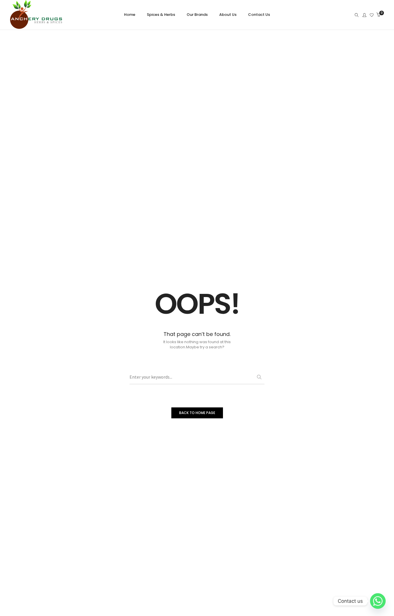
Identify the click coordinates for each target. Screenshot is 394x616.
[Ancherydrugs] (36, 26)
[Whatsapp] (378, 601)
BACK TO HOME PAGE (197, 412)
